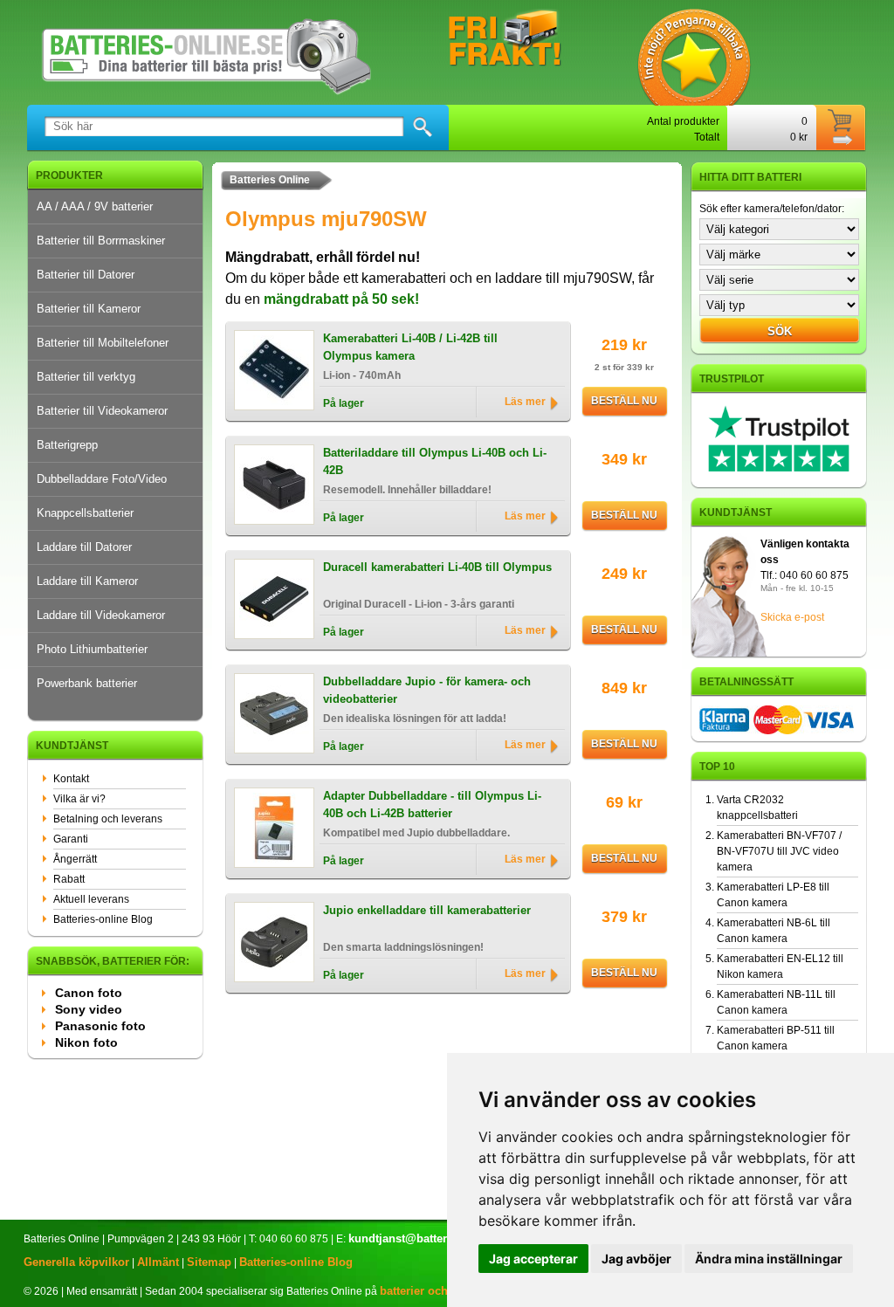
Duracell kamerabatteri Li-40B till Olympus (437, 567)
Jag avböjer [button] (636, 1258)
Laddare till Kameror (87, 581)
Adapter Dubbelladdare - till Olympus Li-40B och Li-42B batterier (432, 804)
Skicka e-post (792, 617)
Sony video (88, 1009)
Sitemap (209, 1262)
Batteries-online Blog (103, 919)
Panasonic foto (100, 1026)
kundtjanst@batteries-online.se (432, 1238)
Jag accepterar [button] (533, 1258)
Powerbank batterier (87, 683)
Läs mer (525, 402)
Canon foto (88, 993)
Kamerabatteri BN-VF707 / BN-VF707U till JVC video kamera (779, 851)
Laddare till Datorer (84, 547)
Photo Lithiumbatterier (92, 649)
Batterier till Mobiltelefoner (102, 342)
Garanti (70, 839)
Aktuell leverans (91, 899)
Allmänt (158, 1262)
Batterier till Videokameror (102, 410)
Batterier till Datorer (85, 274)
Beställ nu (624, 401)
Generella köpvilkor (76, 1262)
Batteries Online (270, 180)
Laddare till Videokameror (101, 615)
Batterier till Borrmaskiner (101, 240)
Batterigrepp (67, 444)
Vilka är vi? (79, 799)
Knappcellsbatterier (85, 512)
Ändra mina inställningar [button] (768, 1258)
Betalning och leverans (107, 819)
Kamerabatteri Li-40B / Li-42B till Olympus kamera (410, 347)
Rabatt (69, 879)
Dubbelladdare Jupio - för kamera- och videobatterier (427, 690)
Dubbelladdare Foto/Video (102, 478)
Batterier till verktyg (86, 376)
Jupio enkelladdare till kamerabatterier (427, 910)
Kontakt (71, 779)
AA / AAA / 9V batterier (95, 206)
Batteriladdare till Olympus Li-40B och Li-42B (435, 461)
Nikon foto (86, 1042)
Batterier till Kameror (89, 308)
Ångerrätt (75, 859)
